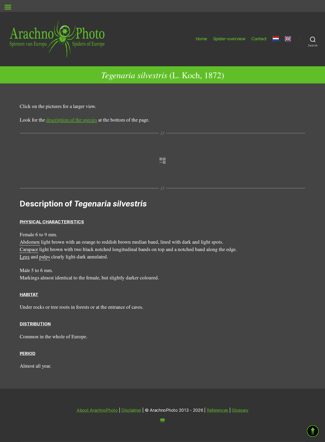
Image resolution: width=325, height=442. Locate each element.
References (217, 410)
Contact (259, 38)
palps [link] (44, 256)
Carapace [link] (29, 249)
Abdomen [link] (30, 241)
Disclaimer (131, 410)
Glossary (240, 410)
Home (201, 38)
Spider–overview (229, 38)
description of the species (71, 119)
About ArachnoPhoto (97, 410)
